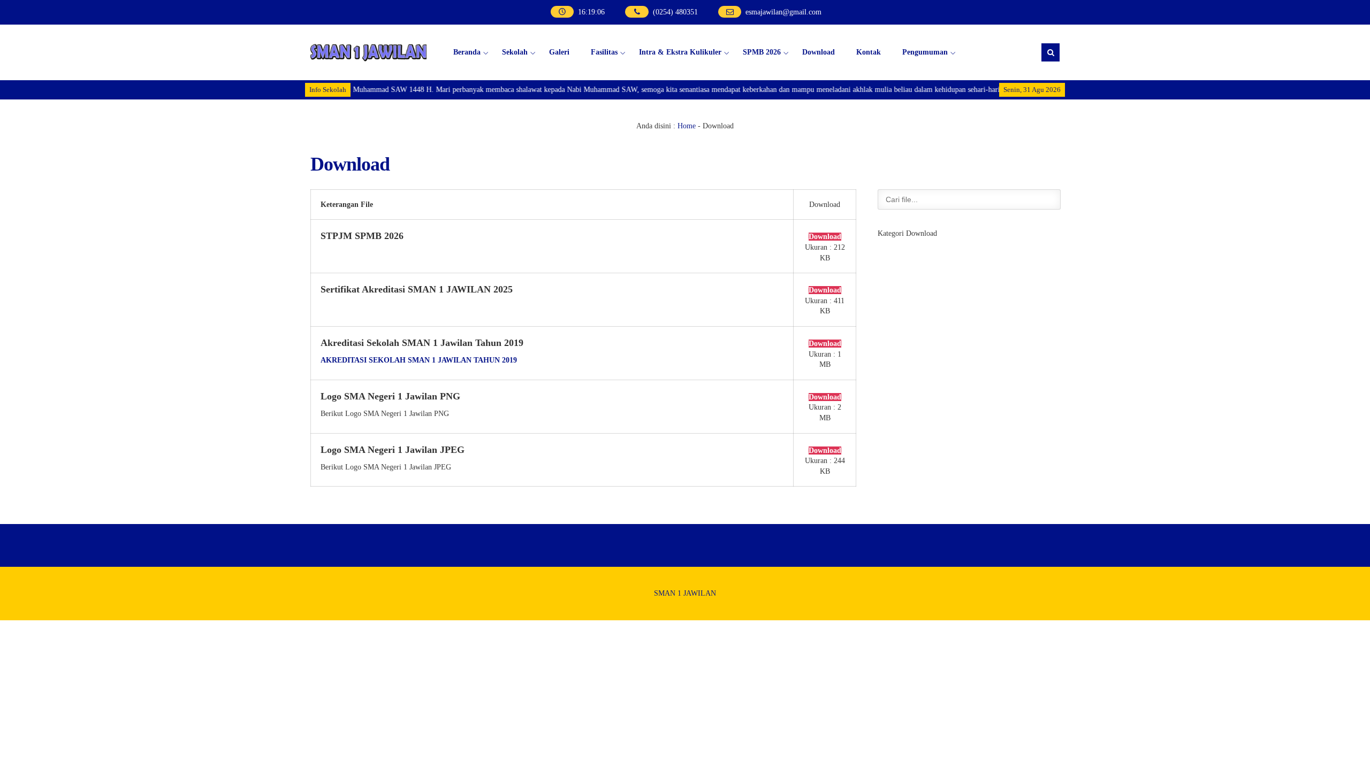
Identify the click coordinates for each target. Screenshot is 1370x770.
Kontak (868, 52)
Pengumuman (925, 52)
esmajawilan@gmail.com (783, 12)
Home (687, 126)
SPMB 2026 (762, 52)
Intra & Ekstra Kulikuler (680, 52)
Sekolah (515, 52)
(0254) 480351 (675, 12)
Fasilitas (604, 52)
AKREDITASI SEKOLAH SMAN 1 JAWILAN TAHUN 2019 (419, 360)
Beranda (467, 52)
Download (818, 52)
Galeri (559, 52)
